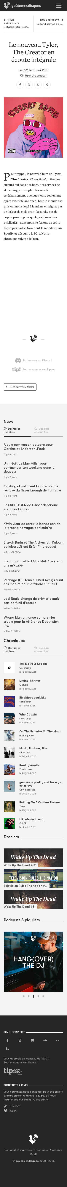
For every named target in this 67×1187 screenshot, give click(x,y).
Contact (15, 1106)
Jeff (26, 70)
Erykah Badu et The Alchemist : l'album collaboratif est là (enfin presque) (33, 544)
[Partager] (47, 84)
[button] (23, 996)
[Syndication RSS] (7, 1049)
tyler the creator (36, 75)
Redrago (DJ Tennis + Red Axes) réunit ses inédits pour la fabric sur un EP (33, 582)
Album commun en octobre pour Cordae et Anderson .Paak (28, 447)
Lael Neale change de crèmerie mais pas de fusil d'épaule (32, 601)
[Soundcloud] (45, 1040)
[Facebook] (20, 84)
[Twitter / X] (29, 84)
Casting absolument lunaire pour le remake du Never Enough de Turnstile (32, 488)
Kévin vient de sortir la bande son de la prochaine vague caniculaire (32, 526)
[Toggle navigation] (58, 5)
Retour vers (22, 387)
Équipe (13, 1111)
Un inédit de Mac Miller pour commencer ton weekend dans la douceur (29, 467)
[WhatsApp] (38, 84)
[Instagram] (20, 1040)
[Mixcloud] (57, 1040)
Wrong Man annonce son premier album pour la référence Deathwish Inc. (31, 621)
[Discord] (32, 1040)
